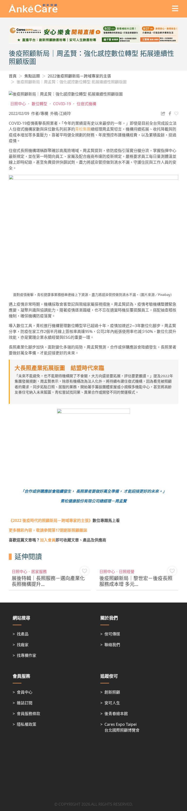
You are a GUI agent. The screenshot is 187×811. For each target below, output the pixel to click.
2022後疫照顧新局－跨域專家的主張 (79, 76)
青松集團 (83, 129)
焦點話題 (32, 76)
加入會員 (48, 540)
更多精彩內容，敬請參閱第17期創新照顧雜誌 (48, 530)
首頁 (13, 76)
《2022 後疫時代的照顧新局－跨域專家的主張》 (51, 520)
